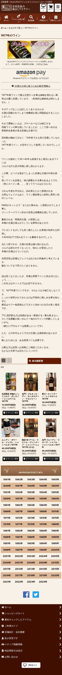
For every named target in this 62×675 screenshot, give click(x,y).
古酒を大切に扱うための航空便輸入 (32, 86)
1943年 (31, 479)
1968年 (31, 511)
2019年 (43, 575)
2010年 (55, 562)
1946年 (7, 485)
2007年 (19, 562)
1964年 (43, 505)
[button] (58, 8)
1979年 (43, 524)
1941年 (7, 479)
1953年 (31, 492)
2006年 (7, 562)
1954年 (43, 492)
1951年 (6, 492)
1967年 (19, 511)
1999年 (43, 549)
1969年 (43, 511)
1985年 (55, 530)
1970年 (55, 511)
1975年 (55, 517)
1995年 (55, 543)
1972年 (19, 517)
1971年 (6, 517)
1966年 (7, 511)
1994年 (43, 543)
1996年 (7, 549)
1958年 (31, 498)
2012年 (19, 569)
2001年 (7, 556)
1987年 (19, 537)
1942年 (19, 479)
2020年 (55, 575)
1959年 (43, 498)
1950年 (55, 485)
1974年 (43, 517)
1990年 (55, 537)
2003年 (31, 556)
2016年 (7, 575)
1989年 (43, 537)
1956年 (7, 498)
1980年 (55, 524)
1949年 (43, 485)
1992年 (19, 543)
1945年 (55, 479)
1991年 (6, 543)
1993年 (31, 543)
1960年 (55, 498)
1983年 (31, 530)
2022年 (19, 581)
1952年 (19, 492)
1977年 (19, 524)
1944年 (43, 479)
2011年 (7, 569)
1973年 (31, 517)
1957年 (19, 498)
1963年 (31, 505)
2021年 (7, 581)
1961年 (6, 505)
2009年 (43, 562)
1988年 (31, 537)
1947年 (19, 485)
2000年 (55, 549)
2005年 (55, 556)
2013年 (31, 569)
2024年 (43, 581)
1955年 (55, 492)
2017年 (19, 575)
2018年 (31, 575)
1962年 (19, 505)
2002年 (19, 556)
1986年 (7, 537)
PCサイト (33, 665)
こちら (45, 64)
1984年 (43, 530)
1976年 (7, 524)
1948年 (31, 485)
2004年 (43, 556)
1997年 (19, 549)
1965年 (55, 505)
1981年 (6, 530)
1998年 (31, 549)
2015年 (55, 569)
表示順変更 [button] (37, 360)
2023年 (31, 581)
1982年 (19, 530)
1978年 (31, 524)
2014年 (43, 569)
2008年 (31, 562)
